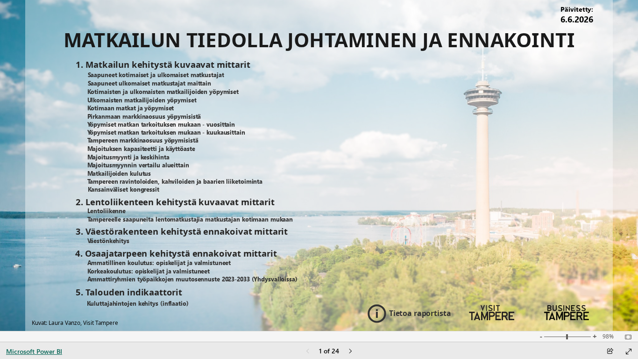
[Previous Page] (308, 352)
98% (608, 336)
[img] (491, 312)
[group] (577, 16)
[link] (177, 75)
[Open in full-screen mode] (628, 351)
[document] (319, 40)
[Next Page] (350, 352)
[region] (319, 165)
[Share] (610, 352)
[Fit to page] (626, 337)
